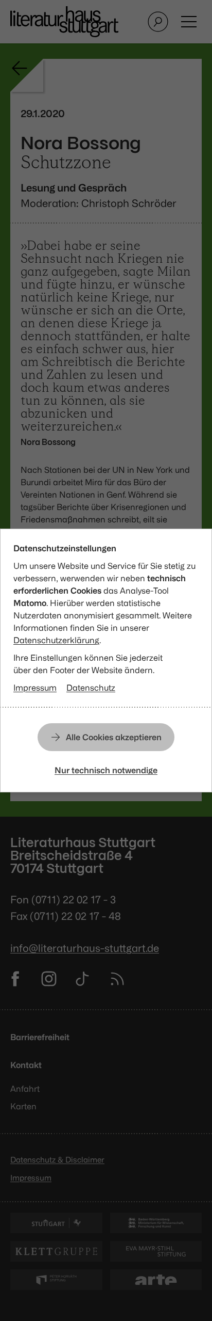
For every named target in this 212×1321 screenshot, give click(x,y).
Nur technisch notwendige (106, 770)
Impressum (35, 687)
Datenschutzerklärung (56, 640)
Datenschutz (90, 687)
